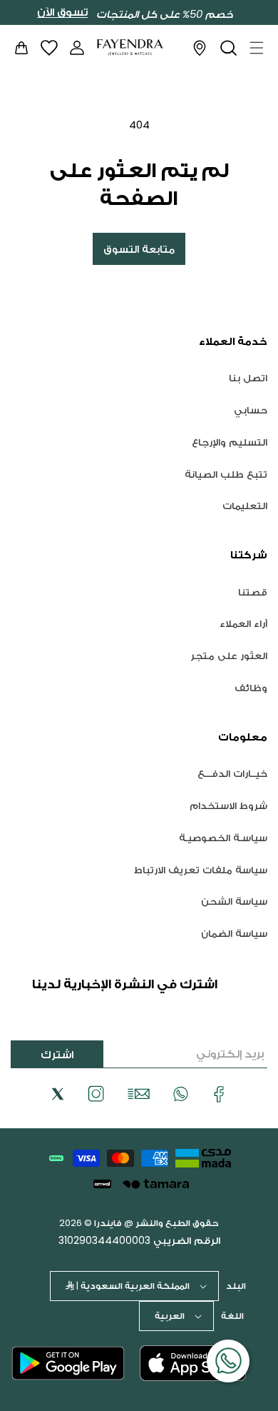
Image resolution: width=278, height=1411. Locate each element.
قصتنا (252, 592)
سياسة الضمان (234, 933)
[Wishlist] (49, 47)
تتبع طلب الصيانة (226, 474)
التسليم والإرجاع (229, 442)
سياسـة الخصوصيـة (223, 837)
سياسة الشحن (234, 901)
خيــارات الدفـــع (232, 773)
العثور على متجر (228, 655)
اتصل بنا (248, 378)
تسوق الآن (62, 12)
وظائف (251, 688)
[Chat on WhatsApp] (228, 1361)
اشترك (57, 1054)
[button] (256, 47)
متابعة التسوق (139, 248)
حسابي (250, 410)
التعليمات (244, 505)
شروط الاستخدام (228, 805)
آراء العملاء (243, 623)
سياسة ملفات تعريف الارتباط (200, 870)
